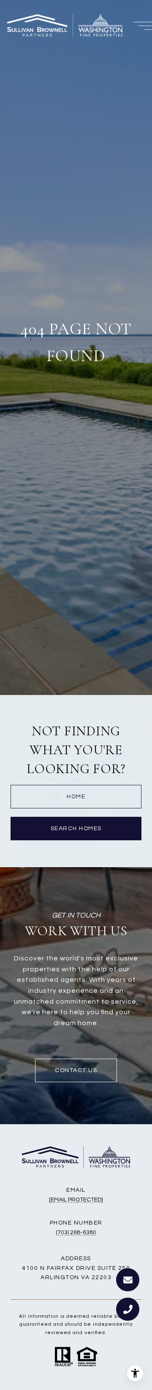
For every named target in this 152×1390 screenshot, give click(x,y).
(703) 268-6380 (76, 1232)
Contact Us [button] (76, 1070)
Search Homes (76, 828)
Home (76, 797)
